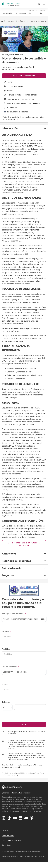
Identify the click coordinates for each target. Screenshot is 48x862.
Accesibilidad (39, 856)
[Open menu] (44, 4)
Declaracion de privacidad (11, 767)
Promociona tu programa (11, 840)
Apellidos (6, 649)
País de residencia (10, 666)
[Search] (39, 4)
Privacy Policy (39, 773)
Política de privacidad (27, 856)
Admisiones (21, 13)
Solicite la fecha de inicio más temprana (23, 103)
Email (5, 684)
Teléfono (6, 702)
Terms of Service (10, 775)
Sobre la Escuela (43, 12)
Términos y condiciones (10, 856)
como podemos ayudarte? (14, 613)
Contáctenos (7, 845)
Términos (37, 765)
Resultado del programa (33, 12)
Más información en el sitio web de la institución (24, 544)
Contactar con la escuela (24, 75)
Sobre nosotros (8, 835)
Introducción (7, 13)
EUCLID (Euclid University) (12, 54)
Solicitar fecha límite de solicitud (20, 99)
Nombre (6, 631)
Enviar (24, 724)
